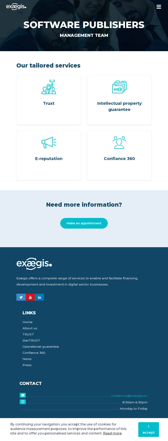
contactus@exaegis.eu (129, 396)
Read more (112, 433)
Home (28, 322)
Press (27, 365)
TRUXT (28, 334)
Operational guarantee (41, 347)
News (27, 359)
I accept (149, 429)
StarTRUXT (31, 340)
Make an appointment (84, 223)
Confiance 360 (34, 353)
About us (30, 328)
